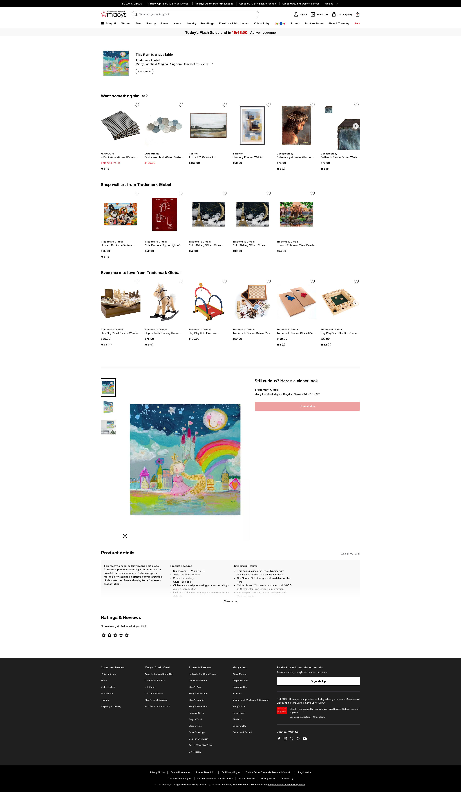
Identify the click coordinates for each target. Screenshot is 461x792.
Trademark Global (148, 60)
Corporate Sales (241, 680)
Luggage (269, 32)
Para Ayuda (107, 693)
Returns (241, 596)
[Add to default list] (137, 105)
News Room (239, 713)
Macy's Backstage (198, 693)
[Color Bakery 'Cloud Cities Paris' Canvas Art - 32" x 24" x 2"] (252, 214)
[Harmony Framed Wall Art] (252, 125)
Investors (237, 693)
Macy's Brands (196, 700)
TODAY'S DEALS (132, 3)
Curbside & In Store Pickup (202, 674)
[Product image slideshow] (185, 459)
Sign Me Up (318, 681)
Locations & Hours (198, 680)
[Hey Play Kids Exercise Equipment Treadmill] (208, 302)
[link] (120, 161)
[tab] (108, 387)
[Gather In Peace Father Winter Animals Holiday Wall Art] (340, 125)
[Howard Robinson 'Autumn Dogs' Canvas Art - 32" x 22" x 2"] (120, 214)
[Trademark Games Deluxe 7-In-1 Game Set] (252, 302)
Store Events (195, 726)
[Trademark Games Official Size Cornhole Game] (296, 302)
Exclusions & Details (300, 717)
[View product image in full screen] (125, 536)
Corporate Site (240, 687)
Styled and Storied (242, 732)
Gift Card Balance (154, 693)
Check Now (319, 717)
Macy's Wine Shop (198, 706)
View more (230, 601)
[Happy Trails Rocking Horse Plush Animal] (164, 302)
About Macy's (239, 674)
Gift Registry (195, 752)
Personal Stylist (196, 713)
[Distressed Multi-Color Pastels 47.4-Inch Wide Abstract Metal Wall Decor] (164, 125)
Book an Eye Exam (198, 739)
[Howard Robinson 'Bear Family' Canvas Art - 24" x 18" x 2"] (296, 214)
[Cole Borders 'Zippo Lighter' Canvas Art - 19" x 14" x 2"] (164, 214)
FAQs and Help (108, 674)
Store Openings (197, 732)
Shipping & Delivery (111, 706)
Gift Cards (150, 687)
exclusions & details (271, 574)
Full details (144, 71)
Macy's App (195, 687)
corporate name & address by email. (286, 784)
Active (255, 32)
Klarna (104, 680)
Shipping (276, 592)
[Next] (356, 126)
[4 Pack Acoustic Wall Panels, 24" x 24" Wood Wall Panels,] (120, 125)
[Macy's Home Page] (113, 14)
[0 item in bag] (357, 14)
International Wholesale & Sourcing (250, 700)
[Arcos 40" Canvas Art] (208, 125)
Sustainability (239, 726)
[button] (175, 459)
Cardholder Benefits (155, 680)
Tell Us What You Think (200, 745)
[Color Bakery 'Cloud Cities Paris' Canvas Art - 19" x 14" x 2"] (208, 214)
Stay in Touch (196, 719)
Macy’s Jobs (239, 706)
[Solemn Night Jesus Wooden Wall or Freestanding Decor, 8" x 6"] (296, 125)
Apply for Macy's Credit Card (159, 674)
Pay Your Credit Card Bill (157, 706)
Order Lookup (108, 687)
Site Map (237, 719)
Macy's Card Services (156, 700)
